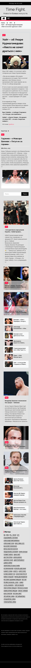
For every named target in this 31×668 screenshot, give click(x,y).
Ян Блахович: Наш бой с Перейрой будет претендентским (20, 515)
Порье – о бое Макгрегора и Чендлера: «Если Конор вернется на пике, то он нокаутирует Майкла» (19, 356)
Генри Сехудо (23, 551)
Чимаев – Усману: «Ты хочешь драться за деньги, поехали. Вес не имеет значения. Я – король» (15, 286)
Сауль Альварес (9, 585)
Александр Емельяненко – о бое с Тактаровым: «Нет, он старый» (20, 327)
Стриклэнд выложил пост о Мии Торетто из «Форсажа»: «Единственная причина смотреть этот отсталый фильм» (20, 349)
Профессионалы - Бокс (11, 582)
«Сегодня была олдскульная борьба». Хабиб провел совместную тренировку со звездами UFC (14, 231)
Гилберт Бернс (8, 554)
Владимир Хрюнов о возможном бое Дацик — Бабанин (15, 401)
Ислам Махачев (8, 568)
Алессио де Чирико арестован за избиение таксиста (19, 523)
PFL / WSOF (13, 535)
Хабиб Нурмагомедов (10, 590)
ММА (6, 397)
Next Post (4, 131)
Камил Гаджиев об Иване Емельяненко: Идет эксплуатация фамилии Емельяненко (15, 446)
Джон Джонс (17, 557)
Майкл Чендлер (9, 576)
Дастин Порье (8, 557)
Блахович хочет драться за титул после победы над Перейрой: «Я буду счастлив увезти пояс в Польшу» (20, 335)
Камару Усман (8, 571)
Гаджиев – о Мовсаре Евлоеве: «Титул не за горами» (11, 141)
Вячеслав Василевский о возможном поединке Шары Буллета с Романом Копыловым (20, 487)
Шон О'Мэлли (8, 593)
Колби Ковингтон (9, 574)
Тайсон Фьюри (19, 585)
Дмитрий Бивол (19, 560)
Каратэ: (15, 571)
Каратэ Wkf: (22, 571)
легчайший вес (20, 596)
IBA (4, 535)
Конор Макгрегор (21, 574)
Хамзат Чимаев (23, 590)
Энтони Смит (17, 593)
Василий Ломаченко (10, 546)
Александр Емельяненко (11, 540)
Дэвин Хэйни (8, 563)
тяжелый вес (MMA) (10, 602)
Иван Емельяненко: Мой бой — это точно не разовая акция (20, 508)
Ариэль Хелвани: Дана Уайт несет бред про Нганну (19, 480)
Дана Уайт (17, 554)
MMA (7, 535)
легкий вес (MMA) (9, 596)
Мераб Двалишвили (20, 576)
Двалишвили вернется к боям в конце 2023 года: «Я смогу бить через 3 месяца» (19, 342)
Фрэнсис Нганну (22, 588)
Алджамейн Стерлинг (11, 537)
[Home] (3, 18)
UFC (4, 35)
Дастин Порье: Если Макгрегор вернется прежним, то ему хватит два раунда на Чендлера (20, 501)
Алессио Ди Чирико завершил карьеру (19, 494)
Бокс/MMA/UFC (19, 543)
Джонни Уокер (8, 560)
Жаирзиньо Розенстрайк (12, 565)
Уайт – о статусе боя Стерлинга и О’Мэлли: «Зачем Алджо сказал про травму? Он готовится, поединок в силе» (20, 363)
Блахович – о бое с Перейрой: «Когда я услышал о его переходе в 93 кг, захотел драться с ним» (19, 320)
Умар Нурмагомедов (10, 588)
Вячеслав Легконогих (11, 549)
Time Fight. (15, 9)
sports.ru (11, 124)
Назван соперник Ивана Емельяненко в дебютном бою (16, 471)
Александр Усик (9, 543)
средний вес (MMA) (9, 599)
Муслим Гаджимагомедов (12, 579)
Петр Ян (24, 579)
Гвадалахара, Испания (11, 551)
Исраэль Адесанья (20, 568)
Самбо (21, 582)
